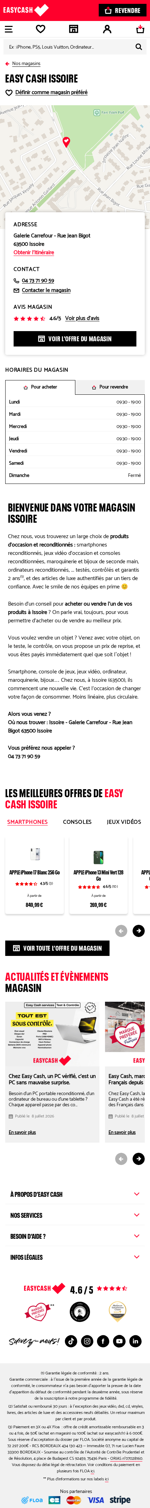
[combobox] (75, 47)
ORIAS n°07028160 (126, 1458)
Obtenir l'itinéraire (34, 253)
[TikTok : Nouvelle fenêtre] (71, 1341)
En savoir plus (22, 1133)
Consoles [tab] (77, 822)
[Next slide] (139, 931)
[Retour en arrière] (8, 62)
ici (92, 1471)
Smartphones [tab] (27, 822)
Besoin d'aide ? (28, 1235)
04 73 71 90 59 (38, 281)
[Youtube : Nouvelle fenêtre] (119, 1341)
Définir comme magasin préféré (51, 92)
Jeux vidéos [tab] (124, 822)
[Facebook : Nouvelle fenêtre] (103, 1341)
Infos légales (26, 1256)
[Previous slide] (121, 931)
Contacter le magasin (46, 290)
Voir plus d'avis (82, 318)
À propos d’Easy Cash (36, 1193)
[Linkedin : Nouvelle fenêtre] (135, 1341)
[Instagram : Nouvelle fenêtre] (87, 1341)
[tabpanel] (75, 884)
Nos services (26, 1214)
